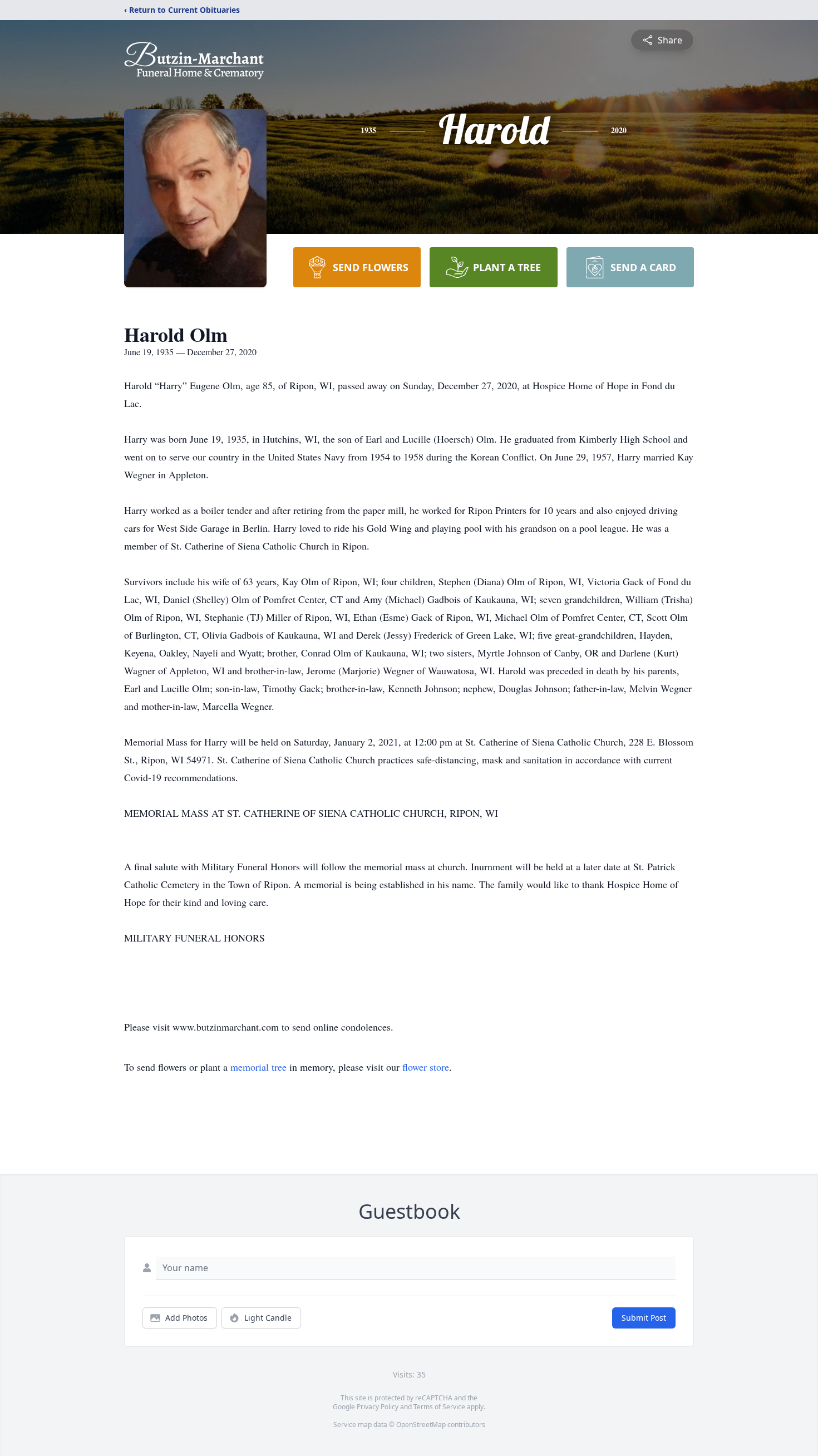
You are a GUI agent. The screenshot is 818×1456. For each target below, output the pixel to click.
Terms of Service (439, 1406)
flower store (425, 1066)
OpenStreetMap (421, 1424)
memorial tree (258, 1066)
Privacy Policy (377, 1406)
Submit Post (644, 1317)
